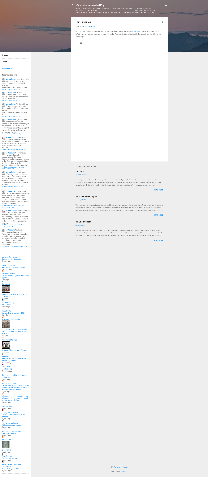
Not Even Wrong (8, 303)
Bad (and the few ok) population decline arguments (14, 359)
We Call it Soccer (83, 222)
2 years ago (16, 89)
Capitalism (80, 171)
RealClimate (6, 311)
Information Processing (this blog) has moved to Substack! (15, 399)
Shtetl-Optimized (8, 265)
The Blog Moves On (9, 458)
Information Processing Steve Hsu (15, 396)
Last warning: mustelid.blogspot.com (10, 468)
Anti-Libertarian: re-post (86, 196)
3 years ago (16, 116)
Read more (158, 190)
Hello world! (6, 377)
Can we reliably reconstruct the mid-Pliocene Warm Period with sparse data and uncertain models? (15, 388)
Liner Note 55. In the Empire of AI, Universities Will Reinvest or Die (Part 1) (14, 331)
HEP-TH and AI (7, 305)
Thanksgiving (7, 369)
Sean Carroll (6, 367)
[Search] (166, 6)
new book (137, 31)
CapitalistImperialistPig (90, 5)
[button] (162, 22)
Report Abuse (7, 68)
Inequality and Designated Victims (12, 246)
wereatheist (10, 79)
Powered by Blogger (120, 467)
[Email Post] (81, 44)
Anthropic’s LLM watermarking (13, 267)
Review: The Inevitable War (10, 134)
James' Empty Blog (9, 383)
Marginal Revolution (9, 257)
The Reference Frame (10, 423)
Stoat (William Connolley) (11, 464)
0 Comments (90, 26)
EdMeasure (10, 93)
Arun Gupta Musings (9, 340)
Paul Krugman (7, 456)
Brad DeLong (7, 406)
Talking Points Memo (10, 413)
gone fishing (6, 450)
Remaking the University (11, 319)
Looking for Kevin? (9, 433)
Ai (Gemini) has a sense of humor (14, 350)
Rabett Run (6, 356)
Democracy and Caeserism (12, 259)
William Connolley (13, 137)
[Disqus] (119, 73)
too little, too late (8, 440)
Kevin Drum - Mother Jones (12, 431)
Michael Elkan (124, 471)
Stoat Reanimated (8, 274)
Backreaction (6, 284)
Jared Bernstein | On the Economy (14, 375)
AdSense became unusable (12, 425)
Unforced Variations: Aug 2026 (13, 313)
